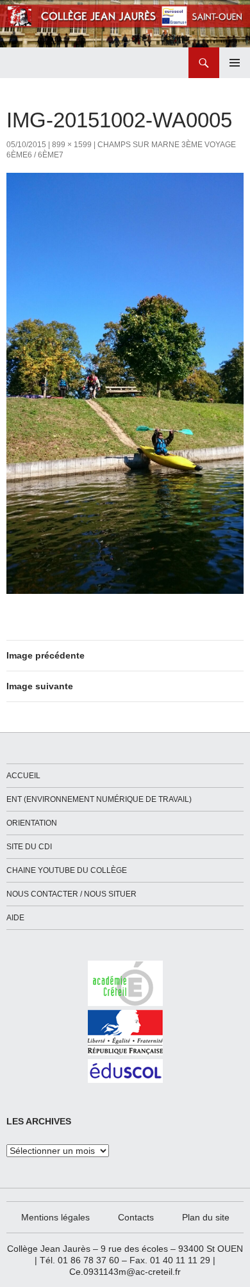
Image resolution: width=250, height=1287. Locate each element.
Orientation (31, 823)
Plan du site (205, 1217)
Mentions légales (55, 1217)
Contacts (136, 1217)
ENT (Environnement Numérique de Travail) (99, 799)
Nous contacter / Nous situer (71, 894)
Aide (15, 917)
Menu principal (234, 62)
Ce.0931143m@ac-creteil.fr (125, 1272)
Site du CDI (29, 846)
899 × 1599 (72, 144)
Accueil (23, 775)
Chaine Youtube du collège (66, 870)
